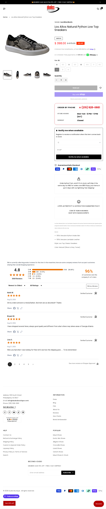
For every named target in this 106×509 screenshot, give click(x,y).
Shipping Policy (8, 442)
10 (81, 65)
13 (63, 70)
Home (5, 17)
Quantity (58, 76)
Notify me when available (79, 157)
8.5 (64, 65)
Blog (54, 403)
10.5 (88, 65)
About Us (56, 409)
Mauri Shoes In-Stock (60, 455)
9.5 (76, 65)
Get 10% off (9, 503)
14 (69, 70)
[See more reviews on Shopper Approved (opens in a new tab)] (21, 308)
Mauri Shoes (57, 435)
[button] (100, 88)
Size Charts (57, 416)
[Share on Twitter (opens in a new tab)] (18, 308)
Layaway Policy (8, 448)
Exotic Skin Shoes (59, 438)
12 (57, 70)
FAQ (54, 406)
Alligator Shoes (58, 442)
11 (94, 65)
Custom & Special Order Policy (14, 445)
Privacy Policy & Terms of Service (15, 452)
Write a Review (92, 286)
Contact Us (7, 435)
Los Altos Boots (66, 22)
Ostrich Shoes (58, 452)
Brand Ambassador (60, 420)
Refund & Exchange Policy (12, 438)
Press (55, 399)
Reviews (56, 413)
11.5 (100, 65)
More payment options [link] (78, 99)
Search (5, 455)
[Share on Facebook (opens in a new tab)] (14, 308)
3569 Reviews (19, 279)
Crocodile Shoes (59, 445)
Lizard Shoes (57, 448)
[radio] (53, 269)
